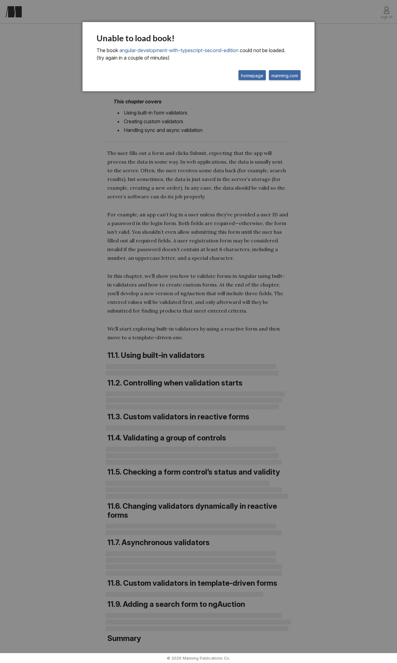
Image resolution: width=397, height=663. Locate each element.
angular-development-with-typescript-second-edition (179, 50)
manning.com (284, 75)
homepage (252, 75)
